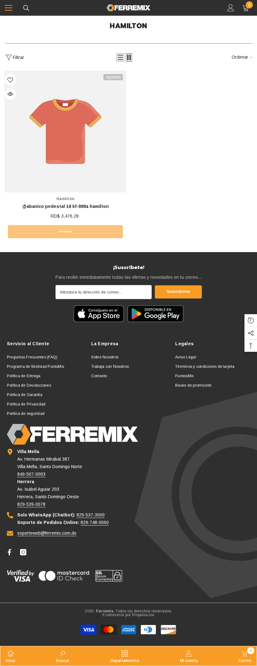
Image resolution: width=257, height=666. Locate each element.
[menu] (8, 8)
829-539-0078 (31, 504)
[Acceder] (230, 7)
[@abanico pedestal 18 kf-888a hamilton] (65, 131)
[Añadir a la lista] (10, 79)
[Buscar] (26, 8)
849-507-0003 (31, 474)
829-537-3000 (90, 514)
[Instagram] (23, 552)
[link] (62, 656)
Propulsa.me (143, 615)
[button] (120, 57)
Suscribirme (178, 291)
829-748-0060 (95, 522)
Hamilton (65, 199)
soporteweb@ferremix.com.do (46, 533)
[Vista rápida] (10, 94)
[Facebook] (9, 552)
